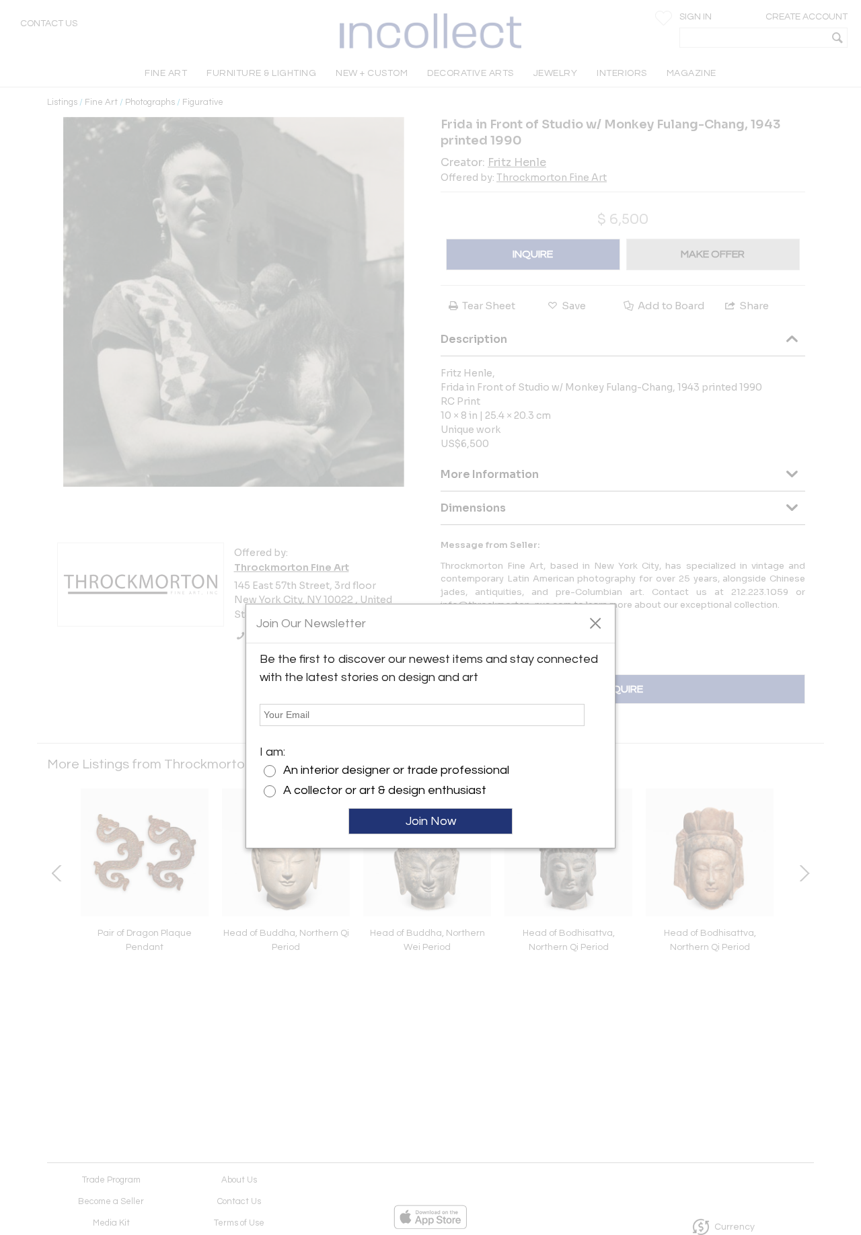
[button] (595, 622)
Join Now (431, 821)
